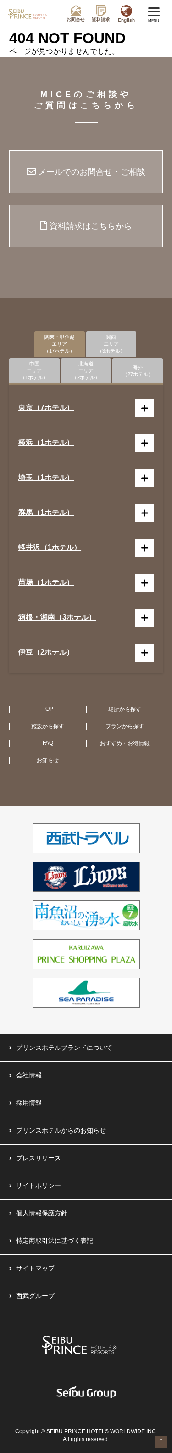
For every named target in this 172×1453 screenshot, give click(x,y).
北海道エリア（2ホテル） (86, 370)
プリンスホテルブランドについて (64, 1047)
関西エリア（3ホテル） (111, 343)
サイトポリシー (38, 1185)
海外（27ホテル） (137, 371)
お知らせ (48, 760)
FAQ (48, 743)
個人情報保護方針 (41, 1213)
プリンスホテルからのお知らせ (61, 1130)
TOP (47, 709)
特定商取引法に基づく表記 (54, 1240)
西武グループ (35, 1295)
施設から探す (47, 726)
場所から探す (124, 709)
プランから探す (124, 726)
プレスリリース (38, 1158)
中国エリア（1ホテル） (34, 370)
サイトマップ (35, 1268)
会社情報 (29, 1075)
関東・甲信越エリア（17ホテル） (59, 343)
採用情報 (29, 1102)
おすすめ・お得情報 (125, 743)
